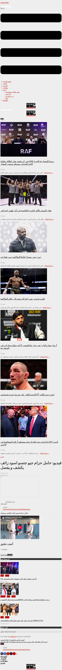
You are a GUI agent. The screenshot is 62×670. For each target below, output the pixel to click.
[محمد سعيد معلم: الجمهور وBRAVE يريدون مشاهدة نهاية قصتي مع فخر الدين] (9, 594)
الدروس (8, 94)
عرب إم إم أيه (4, 475)
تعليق (2, 644)
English (5, 100)
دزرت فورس (9, 96)
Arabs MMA (4, 3)
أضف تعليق (3, 504)
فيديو (4, 90)
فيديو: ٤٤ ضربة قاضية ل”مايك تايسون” (12, 640)
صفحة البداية (7, 81)
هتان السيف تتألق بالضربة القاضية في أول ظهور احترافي (25, 210)
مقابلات (5, 88)
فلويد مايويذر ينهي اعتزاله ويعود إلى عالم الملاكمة (22, 298)
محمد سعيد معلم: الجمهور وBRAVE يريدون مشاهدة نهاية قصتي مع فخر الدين (25, 600)
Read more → (48, 173)
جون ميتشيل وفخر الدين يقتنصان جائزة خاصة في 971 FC (18, 579)
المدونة (5, 86)
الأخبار (5, 84)
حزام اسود (3, 555)
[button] (31, 43)
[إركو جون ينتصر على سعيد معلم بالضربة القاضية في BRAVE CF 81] (9, 615)
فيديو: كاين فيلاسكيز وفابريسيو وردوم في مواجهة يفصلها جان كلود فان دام (23, 642)
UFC (6, 98)
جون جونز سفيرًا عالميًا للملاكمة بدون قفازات (20, 257)
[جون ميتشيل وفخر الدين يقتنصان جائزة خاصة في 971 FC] (9, 573)
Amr (3, 169)
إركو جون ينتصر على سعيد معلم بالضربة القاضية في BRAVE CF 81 (21, 620)
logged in (13, 636)
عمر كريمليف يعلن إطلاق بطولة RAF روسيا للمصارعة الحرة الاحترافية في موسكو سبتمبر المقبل (27, 162)
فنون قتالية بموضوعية (12, 92)
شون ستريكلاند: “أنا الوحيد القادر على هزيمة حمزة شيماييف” (27, 394)
